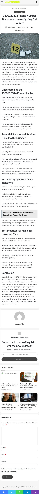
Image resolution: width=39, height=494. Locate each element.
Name (4, 447)
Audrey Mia (11, 27)
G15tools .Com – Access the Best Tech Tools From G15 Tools (10, 385)
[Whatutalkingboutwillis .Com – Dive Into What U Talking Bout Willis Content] (28, 397)
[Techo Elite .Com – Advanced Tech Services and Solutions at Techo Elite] (10, 397)
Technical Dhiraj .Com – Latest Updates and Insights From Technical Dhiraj (28, 385)
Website (4, 461)
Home (15, 8)
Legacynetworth (22, 8)
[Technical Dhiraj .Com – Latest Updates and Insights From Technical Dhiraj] (28, 377)
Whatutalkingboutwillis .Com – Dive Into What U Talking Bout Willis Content (28, 405)
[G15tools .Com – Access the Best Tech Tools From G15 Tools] (10, 377)
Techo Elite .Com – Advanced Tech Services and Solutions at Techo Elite (10, 405)
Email (4, 454)
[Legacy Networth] (12, 2)
